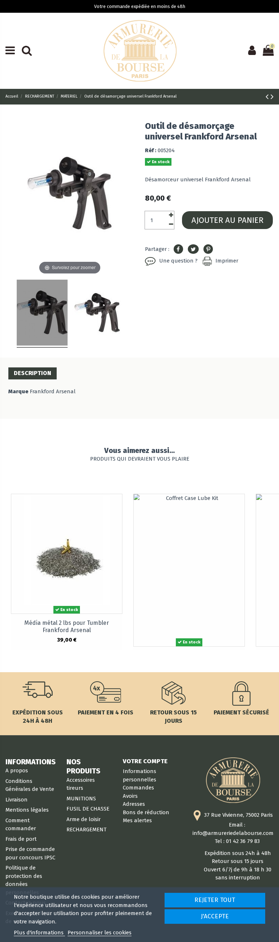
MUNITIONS (81, 798)
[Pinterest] (208, 249)
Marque (18, 391)
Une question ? (178, 260)
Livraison (16, 799)
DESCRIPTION (32, 373)
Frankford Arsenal (53, 391)
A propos (16, 770)
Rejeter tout (214, 900)
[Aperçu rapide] (116, 505)
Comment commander (20, 824)
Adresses (134, 804)
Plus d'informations (39, 932)
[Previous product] (268, 97)
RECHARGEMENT (86, 829)
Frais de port (21, 839)
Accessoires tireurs (80, 784)
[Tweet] (193, 249)
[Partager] (178, 249)
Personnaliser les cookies (100, 932)
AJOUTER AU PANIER (227, 220)
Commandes (138, 787)
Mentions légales (27, 810)
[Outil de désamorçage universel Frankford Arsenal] (42, 314)
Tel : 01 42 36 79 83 (237, 841)
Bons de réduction (146, 812)
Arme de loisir (83, 819)
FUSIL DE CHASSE (87, 808)
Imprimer (226, 260)
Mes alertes (137, 820)
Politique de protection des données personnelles (23, 880)
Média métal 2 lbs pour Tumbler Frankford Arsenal (66, 626)
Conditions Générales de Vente (29, 785)
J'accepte (215, 916)
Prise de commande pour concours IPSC (30, 853)
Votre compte (145, 761)
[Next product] (272, 97)
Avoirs (130, 796)
